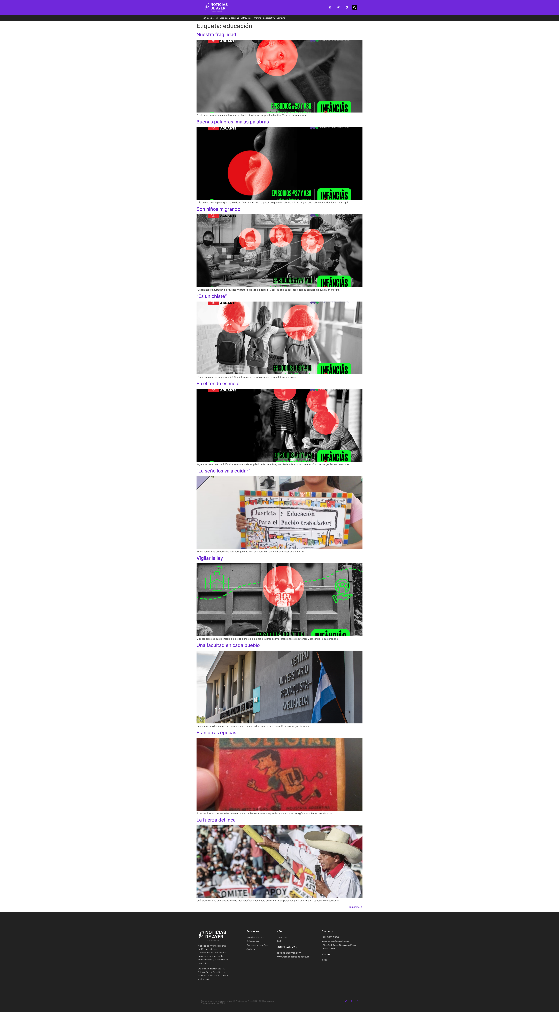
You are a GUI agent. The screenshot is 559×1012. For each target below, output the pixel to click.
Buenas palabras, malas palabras (233, 122)
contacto (281, 18)
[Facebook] (346, 7)
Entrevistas (246, 18)
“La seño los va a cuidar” (223, 471)
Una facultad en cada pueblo (228, 645)
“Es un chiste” (212, 296)
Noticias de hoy (210, 18)
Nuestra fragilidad (216, 34)
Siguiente (355, 906)
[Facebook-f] (351, 1001)
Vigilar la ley (210, 558)
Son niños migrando (218, 209)
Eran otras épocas (216, 732)
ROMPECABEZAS (287, 946)
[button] (354, 7)
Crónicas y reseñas (229, 18)
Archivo (257, 18)
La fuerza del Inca (216, 820)
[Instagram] (330, 7)
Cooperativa (269, 18)
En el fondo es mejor (219, 383)
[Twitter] (338, 7)
